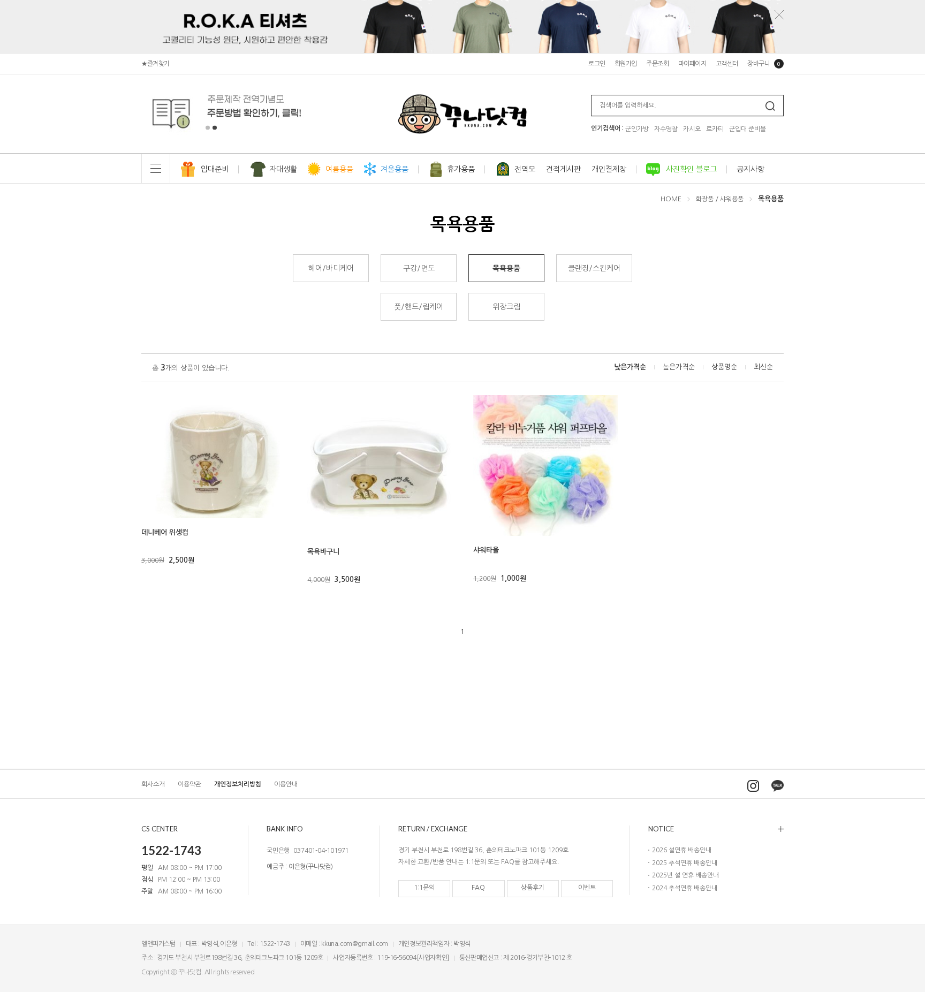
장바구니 (763, 63)
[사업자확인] (432, 958)
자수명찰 (666, 129)
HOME (671, 198)
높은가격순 (679, 367)
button (208, 128)
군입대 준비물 (747, 129)
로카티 (715, 129)
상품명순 (724, 367)
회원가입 (626, 63)
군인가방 (637, 129)
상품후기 (532, 887)
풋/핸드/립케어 (418, 307)
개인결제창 (609, 169)
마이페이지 (692, 63)
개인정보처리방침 (237, 784)
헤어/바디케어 (331, 268)
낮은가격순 (630, 367)
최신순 (763, 367)
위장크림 (506, 307)
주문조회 (657, 63)
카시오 (692, 129)
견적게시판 (563, 169)
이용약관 (189, 784)
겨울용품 (394, 169)
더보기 (716, 829)
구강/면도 (419, 268)
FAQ (478, 887)
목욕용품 (771, 198)
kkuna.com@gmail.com (354, 944)
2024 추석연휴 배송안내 (684, 888)
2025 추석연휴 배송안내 (684, 863)
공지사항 (750, 169)
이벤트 (587, 887)
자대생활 (283, 169)
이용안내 (286, 784)
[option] (229, 114)
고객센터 (727, 63)
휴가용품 (461, 169)
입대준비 (215, 169)
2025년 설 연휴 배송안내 (685, 875)
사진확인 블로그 (691, 169)
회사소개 (153, 784)
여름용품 (339, 169)
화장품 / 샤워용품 (720, 199)
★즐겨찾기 (155, 63)
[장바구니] (153, 505)
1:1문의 (424, 887)
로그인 (596, 63)
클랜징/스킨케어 (594, 268)
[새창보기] (153, 490)
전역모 (524, 169)
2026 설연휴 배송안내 (681, 850)
